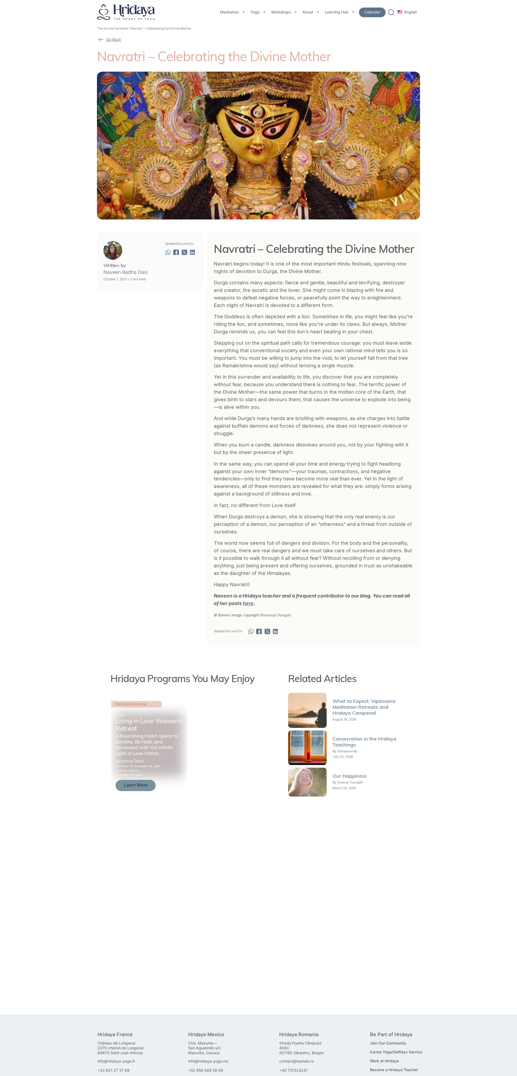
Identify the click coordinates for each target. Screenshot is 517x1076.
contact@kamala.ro (296, 1061)
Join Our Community (388, 1043)
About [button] (307, 12)
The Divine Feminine (112, 28)
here (248, 603)
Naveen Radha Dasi (125, 272)
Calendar (372, 12)
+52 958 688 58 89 (205, 1070)
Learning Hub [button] (336, 12)
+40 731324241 (293, 1070)
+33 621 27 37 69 (113, 1070)
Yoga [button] (255, 12)
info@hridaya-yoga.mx (208, 1061)
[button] (168, 252)
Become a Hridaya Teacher (394, 1069)
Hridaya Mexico (206, 1034)
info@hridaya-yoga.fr (116, 1061)
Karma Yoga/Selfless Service (396, 1052)
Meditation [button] (229, 12)
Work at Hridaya (384, 1060)
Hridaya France (115, 1034)
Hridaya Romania (299, 1034)
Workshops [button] (281, 12)
